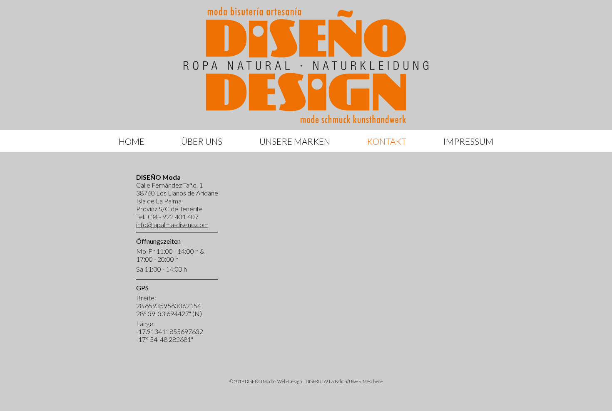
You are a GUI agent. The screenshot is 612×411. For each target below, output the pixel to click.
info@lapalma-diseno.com (172, 224)
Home (131, 141)
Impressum (468, 141)
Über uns (201, 141)
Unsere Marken (294, 141)
